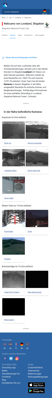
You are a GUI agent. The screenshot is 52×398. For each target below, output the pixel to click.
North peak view (34, 171)
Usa (10, 18)
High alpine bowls (34, 292)
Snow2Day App (9, 367)
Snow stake (8, 198)
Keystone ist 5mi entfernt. (14, 117)
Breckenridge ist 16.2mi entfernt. (17, 266)
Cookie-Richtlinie (35, 367)
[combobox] (22, 12)
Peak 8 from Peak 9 (11, 292)
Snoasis (7, 259)
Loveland (18, 18)
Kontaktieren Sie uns (11, 383)
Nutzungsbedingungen (38, 377)
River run (7, 143)
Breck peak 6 (9, 320)
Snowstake (8, 231)
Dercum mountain (35, 143)
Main (4, 18)
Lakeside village (10, 171)
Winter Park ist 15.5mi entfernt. (17, 205)
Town (30, 231)
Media (4, 370)
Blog (4, 380)
